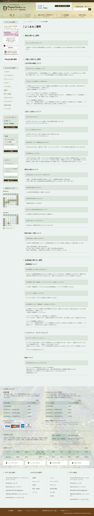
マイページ (60, 286)
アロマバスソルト (8, 97)
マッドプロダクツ (8, 75)
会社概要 (10, 510)
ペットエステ (7, 108)
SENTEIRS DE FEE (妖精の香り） (15, 490)
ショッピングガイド (35, 123)
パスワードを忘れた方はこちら (10, 176)
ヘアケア (6, 83)
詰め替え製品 (7, 105)
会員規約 (19, 510)
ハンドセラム (7, 86)
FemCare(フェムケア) (11, 483)
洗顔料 (5, 90)
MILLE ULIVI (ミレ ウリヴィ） (14, 487)
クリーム (34, 492)
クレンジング (36, 481)
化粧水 (34, 485)
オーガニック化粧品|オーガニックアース (31, 21)
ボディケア (53, 485)
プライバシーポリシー (32, 510)
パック (52, 478)
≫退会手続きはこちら (31, 372)
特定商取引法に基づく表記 (49, 510)
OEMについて (64, 510)
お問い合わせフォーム (75, 308)
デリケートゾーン (8, 79)
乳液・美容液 (7, 94)
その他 (52, 496)
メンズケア (7, 71)
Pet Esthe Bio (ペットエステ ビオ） (15, 497)
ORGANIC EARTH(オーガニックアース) (16, 494)
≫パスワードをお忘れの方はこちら (35, 349)
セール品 (52, 492)
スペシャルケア (8, 101)
